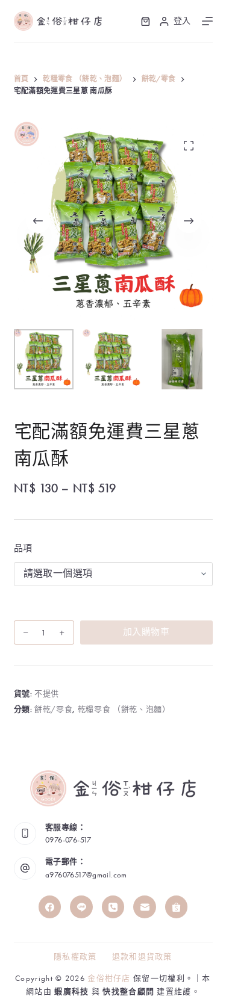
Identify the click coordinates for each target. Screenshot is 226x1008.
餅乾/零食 (53, 709)
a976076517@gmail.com (86, 875)
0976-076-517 (68, 840)
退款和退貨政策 (142, 957)
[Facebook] (50, 906)
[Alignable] (176, 906)
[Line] (81, 906)
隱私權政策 (75, 957)
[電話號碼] (113, 906)
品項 (23, 548)
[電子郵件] (144, 906)
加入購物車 (146, 632)
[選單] (207, 21)
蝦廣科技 (71, 991)
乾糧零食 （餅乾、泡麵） (124, 709)
